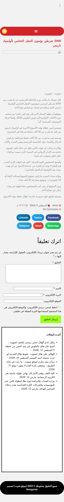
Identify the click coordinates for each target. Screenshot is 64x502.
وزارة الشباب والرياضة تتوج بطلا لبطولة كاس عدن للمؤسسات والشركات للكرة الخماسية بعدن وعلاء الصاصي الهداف (29, 384)
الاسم (57, 288)
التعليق (56, 262)
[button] (36, 31)
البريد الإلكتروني (52, 294)
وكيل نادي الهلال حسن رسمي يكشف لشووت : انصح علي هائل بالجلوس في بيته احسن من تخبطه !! (30, 346)
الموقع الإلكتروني (52, 301)
